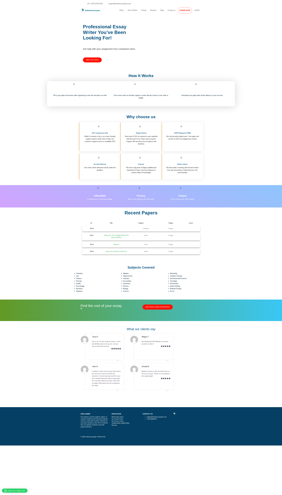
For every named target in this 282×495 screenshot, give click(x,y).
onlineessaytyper (91, 437)
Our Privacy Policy (118, 421)
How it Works (132, 10)
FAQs (122, 10)
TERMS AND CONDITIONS (120, 423)
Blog (162, 10)
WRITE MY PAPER (92, 60)
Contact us (171, 10)
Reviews (153, 10)
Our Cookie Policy (117, 419)
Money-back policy (118, 417)
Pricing (143, 10)
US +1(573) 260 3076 (95, 4)
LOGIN (196, 10)
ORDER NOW (185, 10)
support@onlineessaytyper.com (119, 4)
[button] (14, 491)
